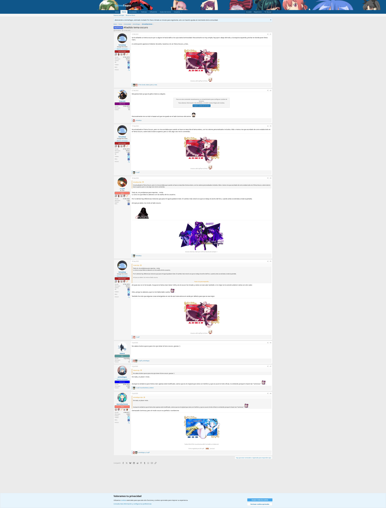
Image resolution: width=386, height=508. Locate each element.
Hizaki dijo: (136, 265)
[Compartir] (267, 34)
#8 (270, 393)
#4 (270, 178)
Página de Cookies (218, 103)
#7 (270, 366)
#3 (270, 126)
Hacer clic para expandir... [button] (201, 281)
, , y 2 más (147, 85)
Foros (124, 12)
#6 (270, 343)
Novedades (133, 12)
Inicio (117, 12)
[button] (138, 12)
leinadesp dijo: (137, 182)
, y (144, 388)
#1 (270, 34)
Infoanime (153, 12)
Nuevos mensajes (119, 15)
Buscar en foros (130, 15)
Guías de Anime (165, 12)
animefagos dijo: (138, 397)
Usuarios (177, 12)
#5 (270, 261)
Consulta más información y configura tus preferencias (132, 504)
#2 (270, 90)
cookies (123, 500)
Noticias (144, 12)
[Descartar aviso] (270, 20)
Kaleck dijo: (136, 370)
